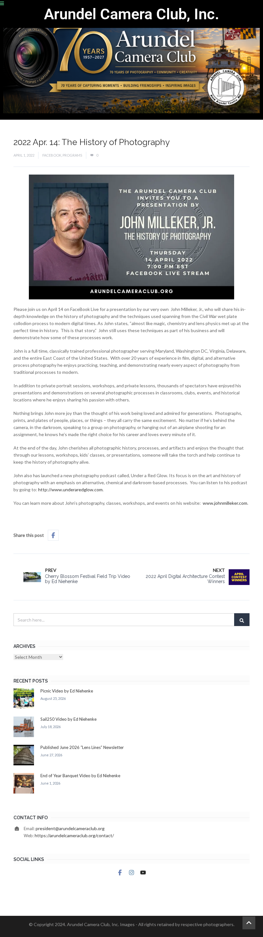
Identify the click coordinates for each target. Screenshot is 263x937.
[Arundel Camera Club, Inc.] (131, 59)
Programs (72, 155)
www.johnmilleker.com (225, 503)
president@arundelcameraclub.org (70, 828)
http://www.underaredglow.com (70, 489)
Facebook (51, 155)
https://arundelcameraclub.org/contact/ (74, 835)
